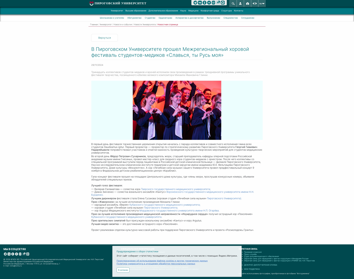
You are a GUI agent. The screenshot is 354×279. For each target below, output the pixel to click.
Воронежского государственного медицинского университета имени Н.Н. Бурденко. (172, 193)
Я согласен (123, 270)
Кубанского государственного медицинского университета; (164, 204)
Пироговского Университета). (224, 198)
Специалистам (230, 18)
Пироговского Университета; (161, 207)
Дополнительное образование (163, 10)
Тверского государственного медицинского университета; (176, 189)
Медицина (193, 10)
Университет (117, 10)
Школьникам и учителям (112, 18)
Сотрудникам (247, 18)
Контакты (238, 10)
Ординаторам (165, 18)
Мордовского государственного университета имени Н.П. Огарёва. (179, 210)
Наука (183, 10)
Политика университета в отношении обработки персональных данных (156, 263)
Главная (94, 24)
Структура (226, 10)
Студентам (150, 18)
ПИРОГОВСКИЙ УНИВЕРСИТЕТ (120, 3)
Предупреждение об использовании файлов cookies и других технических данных (162, 260)
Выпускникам (213, 18)
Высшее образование (135, 10)
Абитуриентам (134, 18)
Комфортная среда (210, 10)
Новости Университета (145, 24)
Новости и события (123, 24)
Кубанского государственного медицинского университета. (126, 216)
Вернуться (104, 37)
